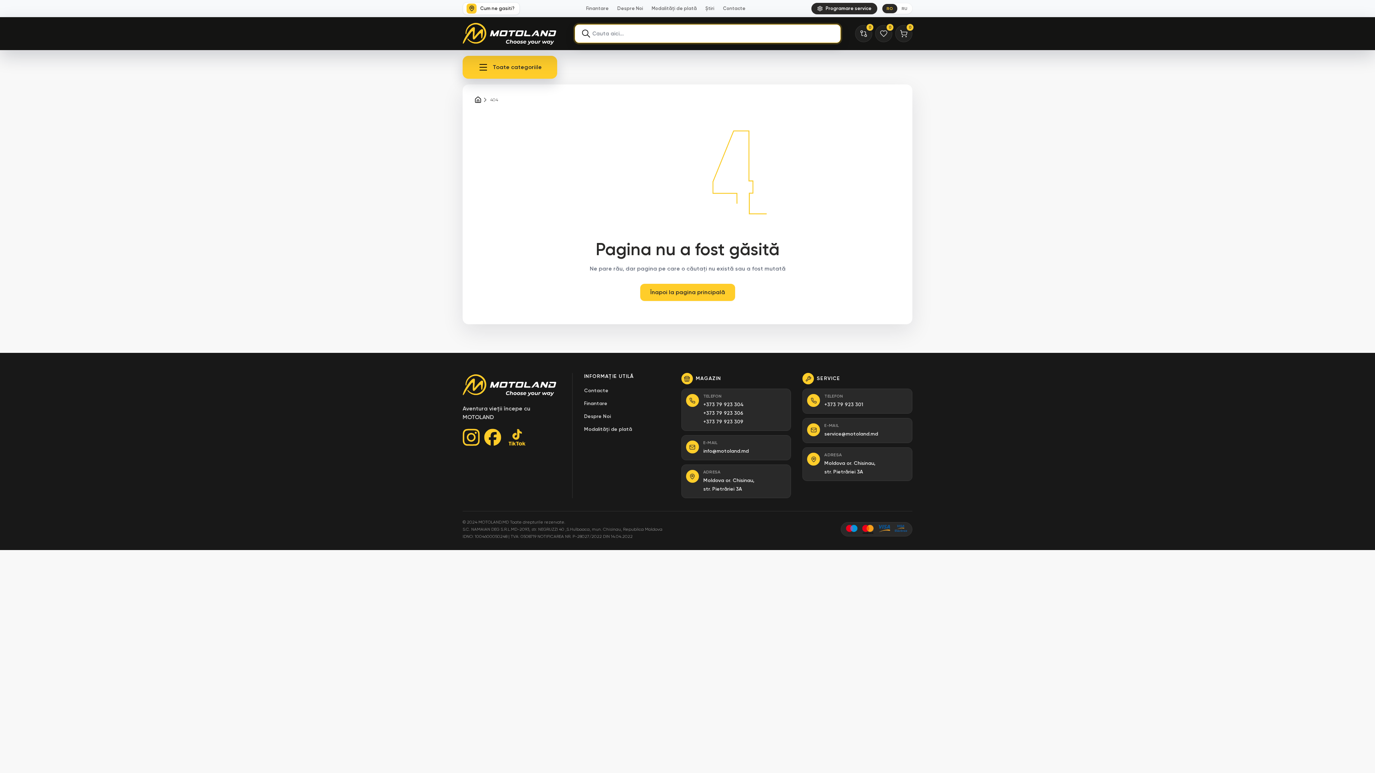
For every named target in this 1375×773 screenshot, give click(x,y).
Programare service (849, 8)
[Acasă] (478, 99)
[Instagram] (471, 437)
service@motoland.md (851, 434)
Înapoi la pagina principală (687, 292)
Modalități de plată (674, 8)
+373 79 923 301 (843, 405)
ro (890, 8)
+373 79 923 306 (723, 413)
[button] (510, 67)
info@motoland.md (726, 451)
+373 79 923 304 (723, 405)
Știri (709, 8)
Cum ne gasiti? (497, 8)
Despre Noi (630, 8)
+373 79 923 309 (723, 422)
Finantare (597, 8)
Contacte (734, 8)
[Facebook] (492, 437)
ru (904, 8)
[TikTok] (517, 437)
